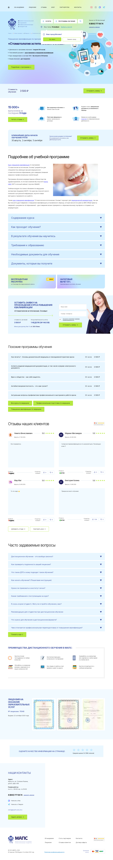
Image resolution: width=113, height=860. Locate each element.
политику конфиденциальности (71, 319)
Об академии (19, 7)
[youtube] (91, 7)
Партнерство (64, 7)
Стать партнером (65, 838)
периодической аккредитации (81, 200)
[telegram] (104, 7)
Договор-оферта (81, 842)
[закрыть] (81, 32)
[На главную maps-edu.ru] (20, 23)
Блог (53, 7)
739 (95, 519)
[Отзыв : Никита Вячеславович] (11, 473)
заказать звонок (94, 27)
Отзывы (44, 7)
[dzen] (96, 7)
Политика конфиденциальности (54, 852)
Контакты (77, 7)
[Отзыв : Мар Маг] (11, 520)
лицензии (84, 119)
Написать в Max (16, 800)
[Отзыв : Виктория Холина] (62, 519)
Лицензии (32, 7)
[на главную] (8, 7)
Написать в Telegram (17, 804)
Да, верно (52, 39)
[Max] (100, 7)
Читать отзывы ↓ (17, 119)
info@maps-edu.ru (15, 810)
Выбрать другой (66, 27)
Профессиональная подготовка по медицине (53, 403)
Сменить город (71, 39)
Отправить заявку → (94, 91)
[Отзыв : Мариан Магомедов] (62, 472)
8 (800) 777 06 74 (96, 24)
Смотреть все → (39, 529)
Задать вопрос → (17, 817)
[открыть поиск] (80, 21)
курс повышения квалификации (23, 200)
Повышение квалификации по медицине (26, 409)
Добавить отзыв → (18, 529)
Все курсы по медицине (20, 403)
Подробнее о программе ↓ (21, 67)
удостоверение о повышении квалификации (39, 52)
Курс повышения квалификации (19, 165)
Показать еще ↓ (17, 634)
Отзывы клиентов (65, 842)
